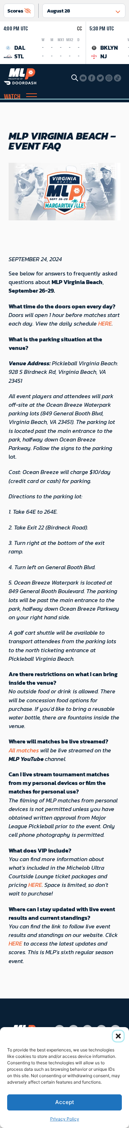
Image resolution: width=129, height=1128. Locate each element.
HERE (105, 323)
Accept (64, 1102)
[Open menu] (31, 97)
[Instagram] (109, 78)
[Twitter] (100, 78)
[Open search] (74, 77)
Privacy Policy (64, 1119)
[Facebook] (91, 78)
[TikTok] (117, 78)
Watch (12, 97)
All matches (24, 750)
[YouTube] (83, 78)
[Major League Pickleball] (20, 75)
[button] (118, 1036)
